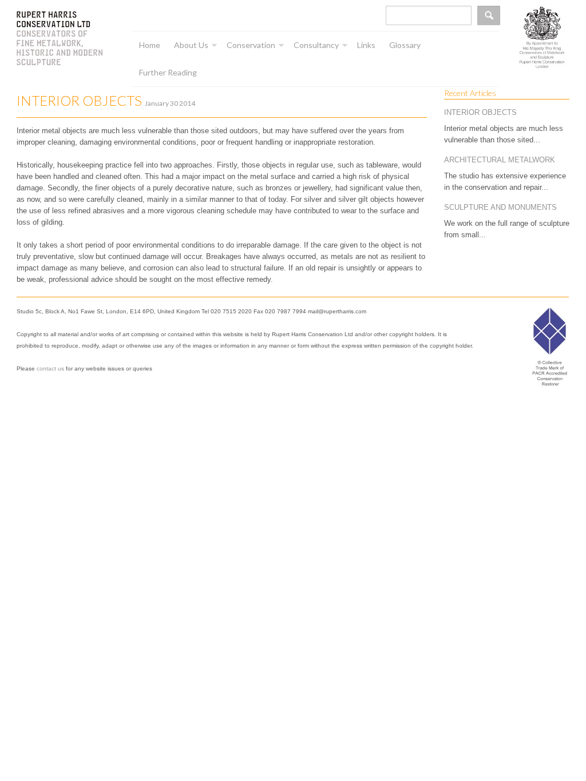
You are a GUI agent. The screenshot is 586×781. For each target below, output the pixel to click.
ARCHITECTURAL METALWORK (499, 160)
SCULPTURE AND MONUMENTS (500, 207)
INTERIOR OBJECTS (480, 112)
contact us (50, 368)
